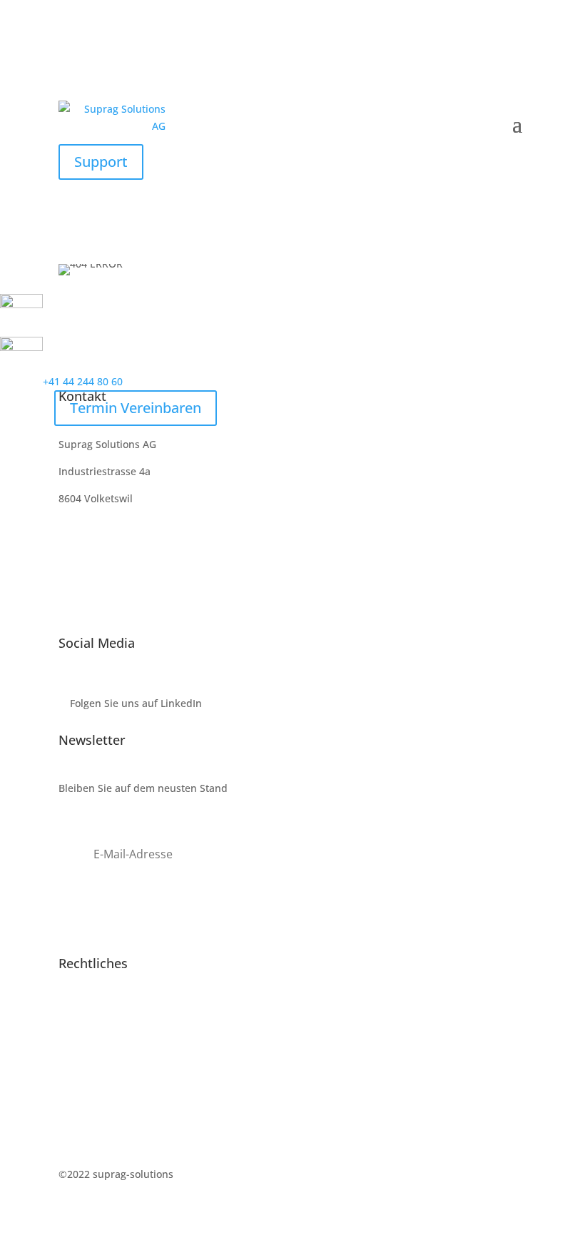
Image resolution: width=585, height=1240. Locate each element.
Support (101, 161)
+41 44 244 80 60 (83, 381)
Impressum (85, 1012)
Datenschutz (88, 1039)
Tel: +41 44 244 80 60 (108, 552)
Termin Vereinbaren (135, 407)
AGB (68, 1066)
